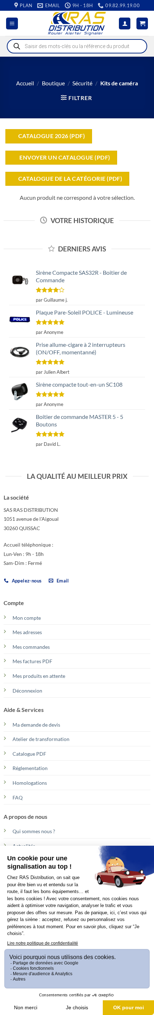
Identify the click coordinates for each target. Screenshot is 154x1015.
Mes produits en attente (39, 676)
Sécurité (82, 83)
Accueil (25, 83)
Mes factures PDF (32, 661)
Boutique (53, 83)
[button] (12, 23)
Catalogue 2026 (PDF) (51, 136)
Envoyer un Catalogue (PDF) (64, 157)
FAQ (18, 797)
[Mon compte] (124, 23)
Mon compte (27, 618)
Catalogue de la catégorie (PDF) (70, 178)
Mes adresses (27, 632)
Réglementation (30, 768)
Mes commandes (31, 647)
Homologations (30, 783)
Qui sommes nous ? (34, 831)
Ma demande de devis (36, 725)
